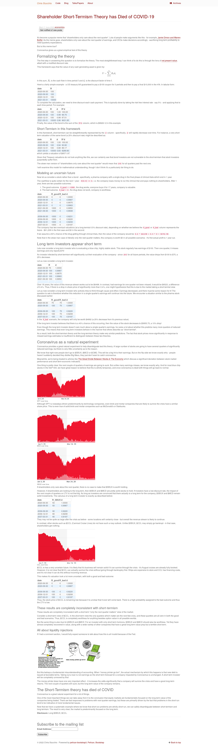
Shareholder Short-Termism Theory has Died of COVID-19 (95, 16)
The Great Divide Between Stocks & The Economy (100, 358)
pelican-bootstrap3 (78, 742)
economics (59, 27)
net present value (169, 60)
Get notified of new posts (51, 30)
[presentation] (109, 73)
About (90, 3)
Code (58, 3)
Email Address (44, 729)
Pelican (91, 742)
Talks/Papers (78, 3)
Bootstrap (100, 742)
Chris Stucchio (44, 3)
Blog (66, 3)
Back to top (176, 742)
